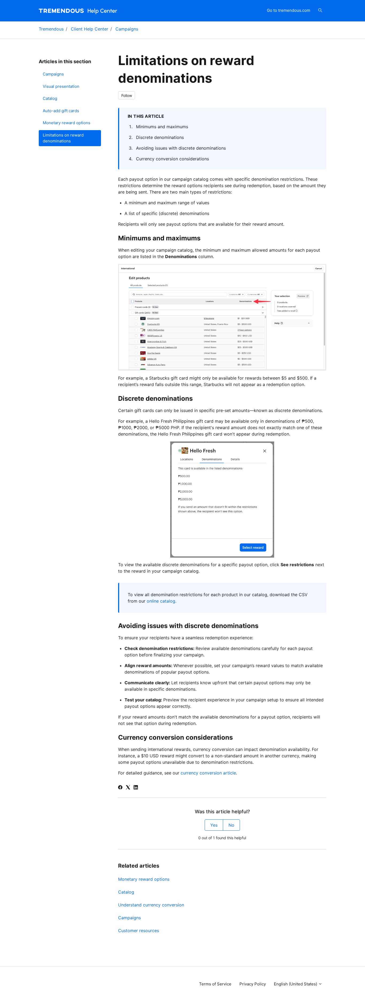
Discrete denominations (160, 137)
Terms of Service (215, 983)
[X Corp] (128, 788)
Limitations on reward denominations (63, 138)
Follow (126, 95)
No (231, 825)
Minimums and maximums (162, 126)
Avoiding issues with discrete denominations (181, 148)
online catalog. (161, 601)
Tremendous (51, 29)
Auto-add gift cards (61, 110)
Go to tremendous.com (288, 10)
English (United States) (296, 983)
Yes (214, 825)
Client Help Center (89, 29)
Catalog (126, 892)
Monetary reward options (143, 879)
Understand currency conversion (151, 905)
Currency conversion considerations (172, 158)
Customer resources (138, 930)
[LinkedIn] (136, 788)
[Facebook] (120, 788)
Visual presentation (61, 86)
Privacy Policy (252, 983)
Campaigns (126, 29)
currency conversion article (208, 773)
